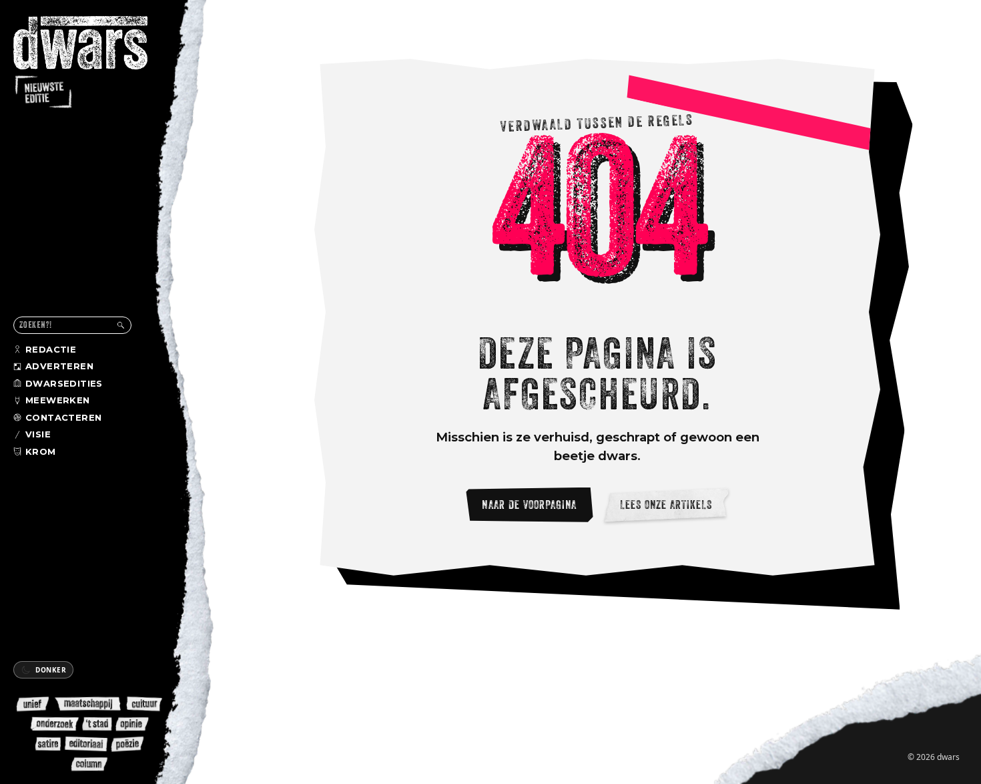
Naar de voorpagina (529, 504)
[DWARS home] (92, 63)
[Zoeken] (120, 325)
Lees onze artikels (666, 504)
